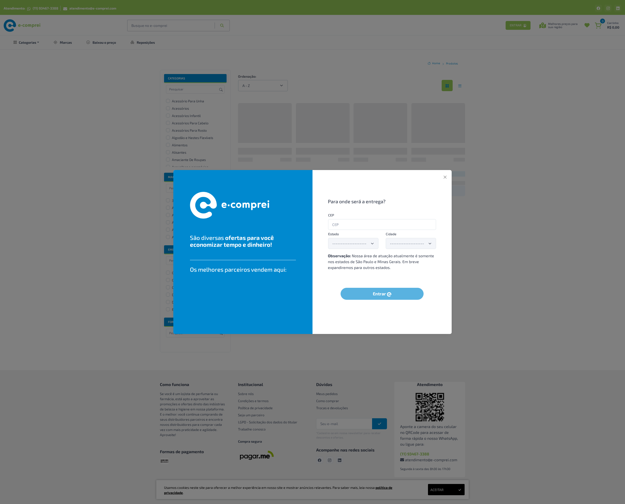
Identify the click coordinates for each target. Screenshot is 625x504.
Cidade (391, 234)
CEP (331, 215)
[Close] (445, 177)
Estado (333, 234)
